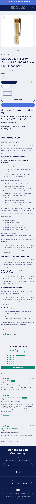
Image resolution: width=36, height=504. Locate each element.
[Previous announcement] (3, 2)
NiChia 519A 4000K (9, 82)
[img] (5, 378)
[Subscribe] (31, 465)
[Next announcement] (33, 2)
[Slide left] (14, 50)
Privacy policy (9, 496)
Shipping (3, 76)
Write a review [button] (18, 367)
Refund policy (30, 493)
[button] (3, 8)
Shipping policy (28, 496)
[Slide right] (22, 50)
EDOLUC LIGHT (10, 493)
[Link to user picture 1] (5, 418)
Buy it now (18, 104)
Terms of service (18, 496)
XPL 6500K (6, 86)
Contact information (19, 498)
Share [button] (5, 330)
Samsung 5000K (25, 82)
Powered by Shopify (20, 493)
